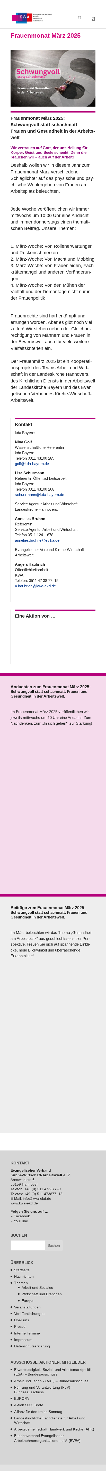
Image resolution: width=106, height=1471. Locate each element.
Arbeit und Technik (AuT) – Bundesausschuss (51, 1381)
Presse (19, 1326)
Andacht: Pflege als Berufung (52, 793)
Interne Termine (27, 1333)
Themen (21, 1283)
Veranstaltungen (27, 1307)
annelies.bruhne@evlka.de (37, 540)
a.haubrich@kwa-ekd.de (35, 586)
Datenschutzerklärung (32, 1346)
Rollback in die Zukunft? (46, 1026)
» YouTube (19, 1221)
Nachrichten (24, 1276)
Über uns (21, 1320)
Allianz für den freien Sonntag (38, 1411)
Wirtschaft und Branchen (42, 1294)
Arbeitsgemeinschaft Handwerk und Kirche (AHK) (54, 1429)
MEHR (23, 848)
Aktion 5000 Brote (28, 1405)
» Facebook (20, 1216)
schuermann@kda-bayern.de (39, 494)
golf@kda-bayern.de (32, 463)
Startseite (22, 1270)
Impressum (23, 1340)
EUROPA (21, 1398)
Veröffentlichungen (29, 1314)
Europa (27, 1300)
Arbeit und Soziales (37, 1287)
